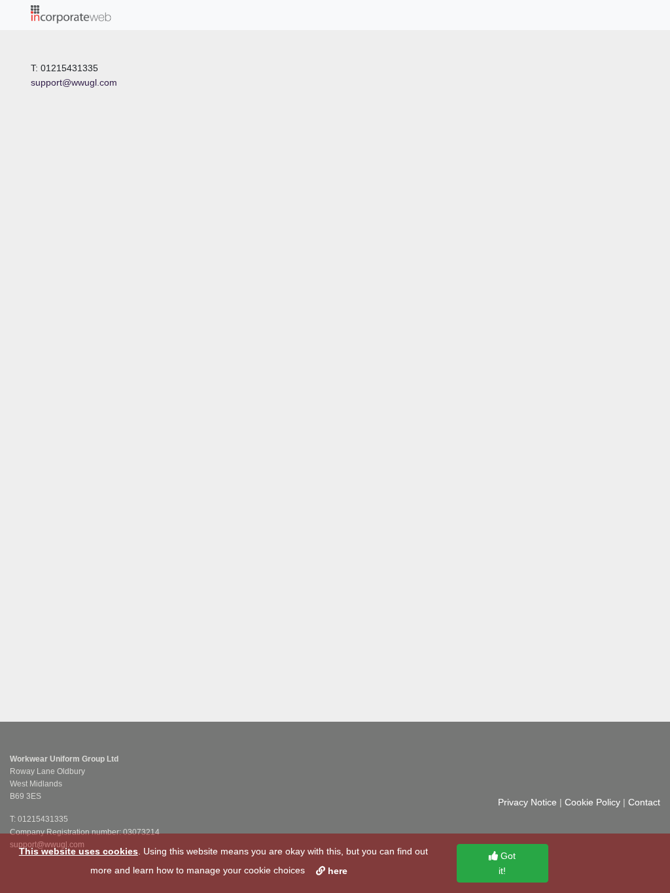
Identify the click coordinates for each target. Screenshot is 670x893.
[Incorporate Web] (71, 15)
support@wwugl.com (74, 82)
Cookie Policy (592, 802)
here (336, 871)
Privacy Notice (527, 802)
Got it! (507, 863)
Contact (644, 802)
